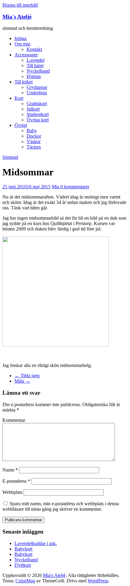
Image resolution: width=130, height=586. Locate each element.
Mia (56, 186)
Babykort (23, 548)
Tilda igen (27, 375)
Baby (32, 130)
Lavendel (35, 60)
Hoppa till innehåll (20, 5)
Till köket (24, 81)
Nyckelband (38, 71)
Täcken (34, 146)
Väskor (34, 141)
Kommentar (13, 420)
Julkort (33, 108)
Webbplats (12, 492)
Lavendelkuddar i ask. (36, 543)
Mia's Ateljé (16, 17)
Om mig (22, 43)
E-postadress (16, 481)
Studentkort (38, 114)
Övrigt (21, 125)
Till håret (35, 65)
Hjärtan (34, 76)
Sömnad (10, 157)
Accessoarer (26, 54)
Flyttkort (23, 565)
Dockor (34, 136)
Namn (10, 469)
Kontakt (34, 49)
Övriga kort (38, 119)
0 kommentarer (74, 186)
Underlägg (37, 92)
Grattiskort (37, 103)
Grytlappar (37, 87)
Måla (22, 381)
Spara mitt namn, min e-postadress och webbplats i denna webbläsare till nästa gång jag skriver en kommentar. (60, 506)
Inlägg (21, 38)
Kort (19, 98)
